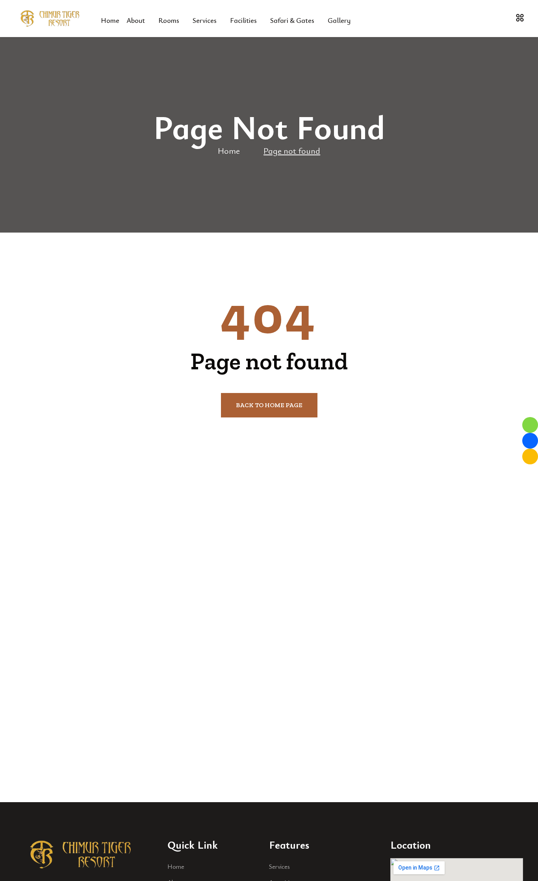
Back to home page (269, 405)
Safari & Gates (292, 20)
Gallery (339, 20)
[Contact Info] (520, 17)
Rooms (168, 20)
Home (110, 20)
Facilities (243, 20)
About (135, 20)
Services (205, 20)
